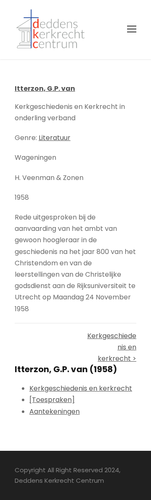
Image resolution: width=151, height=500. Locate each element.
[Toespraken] (52, 400)
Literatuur (54, 138)
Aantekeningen (54, 411)
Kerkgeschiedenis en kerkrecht (80, 388)
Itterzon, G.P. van (45, 88)
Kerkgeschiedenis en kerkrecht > (111, 347)
